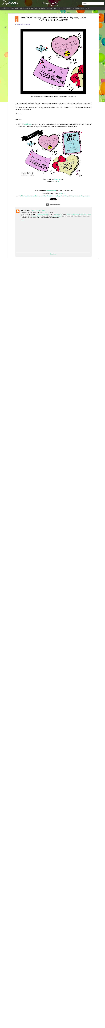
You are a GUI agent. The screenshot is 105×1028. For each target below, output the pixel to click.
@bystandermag (51, 190)
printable (70, 196)
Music (52, 196)
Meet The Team (24, 8)
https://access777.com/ (43, 214)
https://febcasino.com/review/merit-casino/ (79, 214)
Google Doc (28, 124)
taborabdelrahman (26, 210)
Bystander (62, 193)
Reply (22, 220)
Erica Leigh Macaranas (28, 196)
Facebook (69, 8)
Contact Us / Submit (39, 8)
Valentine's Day (78, 196)
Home (12, 8)
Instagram (62, 8)
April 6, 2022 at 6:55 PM (38, 210)
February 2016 (39, 196)
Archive (31, 8)
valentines (87, 196)
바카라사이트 (58, 214)
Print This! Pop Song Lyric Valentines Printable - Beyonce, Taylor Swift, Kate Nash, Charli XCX (53, 18)
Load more (53, 254)
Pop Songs (58, 196)
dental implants (57, 216)
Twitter (56, 8)
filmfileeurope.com (36, 216)
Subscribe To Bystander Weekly (81, 8)
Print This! (64, 196)
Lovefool (47, 196)
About (17, 8)
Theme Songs (49, 8)
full (58, 181)
